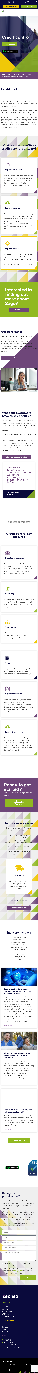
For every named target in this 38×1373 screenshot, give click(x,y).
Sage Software (12, 74)
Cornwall (5, 1327)
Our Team (5, 1309)
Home (3, 74)
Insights (5, 1307)
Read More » (8, 1025)
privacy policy (18, 1271)
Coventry (5, 1329)
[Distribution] (19, 868)
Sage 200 (22, 74)
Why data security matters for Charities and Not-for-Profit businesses (17, 1055)
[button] (12, 900)
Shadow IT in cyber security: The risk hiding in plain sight (18, 1111)
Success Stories (8, 1311)
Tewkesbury (6, 1332)
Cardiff (4, 1324)
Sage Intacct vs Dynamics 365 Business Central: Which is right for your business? (17, 991)
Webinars (5, 1314)
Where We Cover (8, 1316)
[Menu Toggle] (36, 13)
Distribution (19, 875)
